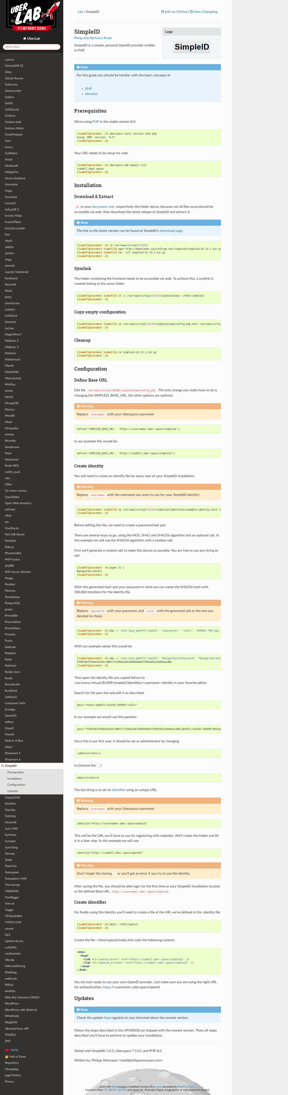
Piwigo (9, 578)
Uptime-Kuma (14, 941)
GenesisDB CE (14, 65)
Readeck (10, 653)
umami (9, 928)
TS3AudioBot (13, 916)
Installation (14, 778)
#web (108, 38)
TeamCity (11, 866)
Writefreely (12, 1016)
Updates (12, 791)
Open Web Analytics (18, 503)
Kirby (8, 297)
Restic (9, 678)
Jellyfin (9, 247)
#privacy (96, 38)
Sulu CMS (11, 828)
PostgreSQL (12, 603)
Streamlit (10, 822)
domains (91, 94)
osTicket (10, 509)
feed (107, 1017)
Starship (10, 809)
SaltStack (11, 697)
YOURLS (10, 1034)
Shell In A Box (14, 740)
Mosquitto (11, 428)
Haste (8, 159)
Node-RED (12, 465)
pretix (8, 609)
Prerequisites (15, 772)
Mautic (9, 365)
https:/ (107, 987)
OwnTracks (12, 528)
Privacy (9, 1081)
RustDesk (11, 690)
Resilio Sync (12, 672)
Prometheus (12, 628)
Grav (8, 140)
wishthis (10, 991)
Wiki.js (9, 984)
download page (171, 230)
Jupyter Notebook (16, 272)
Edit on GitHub (175, 12)
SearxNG (10, 715)
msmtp (9, 434)
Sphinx (116, 1087)
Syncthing (11, 847)
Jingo (8, 259)
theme (158, 1087)
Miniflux (10, 384)
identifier (118, 790)
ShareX (9, 734)
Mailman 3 (12, 347)
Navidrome (12, 447)
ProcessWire (13, 622)
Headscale (11, 165)
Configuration (16, 784)
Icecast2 (10, 203)
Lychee (9, 328)
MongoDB (11, 403)
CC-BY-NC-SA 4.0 (115, 1090)
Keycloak (10, 284)
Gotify (9, 103)
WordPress (12, 1003)
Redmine (10, 665)
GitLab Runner (14, 78)
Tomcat (9, 903)
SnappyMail (12, 797)
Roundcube (12, 684)
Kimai (8, 290)
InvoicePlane (13, 222)
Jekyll (8, 240)
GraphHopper (14, 134)
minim (9, 390)
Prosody (10, 634)
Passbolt (10, 540)
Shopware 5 (12, 753)
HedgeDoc (12, 172)
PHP (88, 88)
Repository (12, 1062)
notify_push (12, 472)
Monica (10, 409)
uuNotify (11, 947)
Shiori (8, 747)
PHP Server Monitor (18, 572)
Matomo (10, 353)
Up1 (7, 934)
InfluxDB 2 (12, 209)
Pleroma (10, 590)
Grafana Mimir (14, 128)
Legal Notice (13, 1075)
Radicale (10, 647)
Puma (8, 640)
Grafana (10, 115)
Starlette (10, 803)
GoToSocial (12, 109)
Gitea (8, 72)
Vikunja (9, 959)
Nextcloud (11, 459)
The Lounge (12, 884)
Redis (8, 659)
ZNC (8, 1041)
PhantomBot (13, 553)
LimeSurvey (12, 303)
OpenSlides (12, 497)
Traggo (9, 909)
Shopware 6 (12, 759)
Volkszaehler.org (15, 966)
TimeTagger (12, 897)
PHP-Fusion (12, 559)
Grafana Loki (13, 122)
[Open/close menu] (2, 766)
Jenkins (9, 253)
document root (103, 206)
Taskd (8, 859)
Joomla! (10, 265)
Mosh (8, 422)
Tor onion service (16, 490)
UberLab (33, 38)
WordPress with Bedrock (21, 1009)
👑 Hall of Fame (15, 1056)
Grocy (9, 147)
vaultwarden (13, 953)
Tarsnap (10, 853)
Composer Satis (15, 703)
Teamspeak (12, 872)
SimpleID (11, 765)
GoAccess (11, 84)
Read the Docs (186, 1087)
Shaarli (9, 728)
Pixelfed (10, 584)
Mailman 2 (12, 340)
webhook (11, 978)
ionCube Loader (15, 228)
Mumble (10, 440)
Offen (8, 484)
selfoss (9, 722)
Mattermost (12, 359)
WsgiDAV (11, 1022)
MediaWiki (12, 372)
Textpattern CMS (16, 878)
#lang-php (81, 38)
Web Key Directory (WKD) (22, 997)
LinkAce (10, 309)
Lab (80, 12)
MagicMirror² (13, 334)
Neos (8, 453)
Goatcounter (13, 90)
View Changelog (205, 12)
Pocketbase (12, 597)
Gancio (9, 59)
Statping (10, 816)
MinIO (9, 397)
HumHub (11, 197)
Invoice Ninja (13, 215)
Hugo (8, 190)
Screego (10, 709)
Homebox (11, 184)
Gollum (9, 97)
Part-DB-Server (15, 534)
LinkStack (11, 315)
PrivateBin (11, 615)
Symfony (10, 834)
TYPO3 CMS (13, 922)
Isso (7, 234)
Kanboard (11, 278)
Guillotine (11, 153)
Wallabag (11, 972)
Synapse (10, 841)
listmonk (10, 322)
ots (7, 522)
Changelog (11, 1069)
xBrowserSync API (17, 1028)
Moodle (10, 415)
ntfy (7, 478)
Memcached (13, 378)
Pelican (9, 547)
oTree (8, 515)
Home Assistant (15, 178)
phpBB (9, 565)
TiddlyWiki (12, 891)
